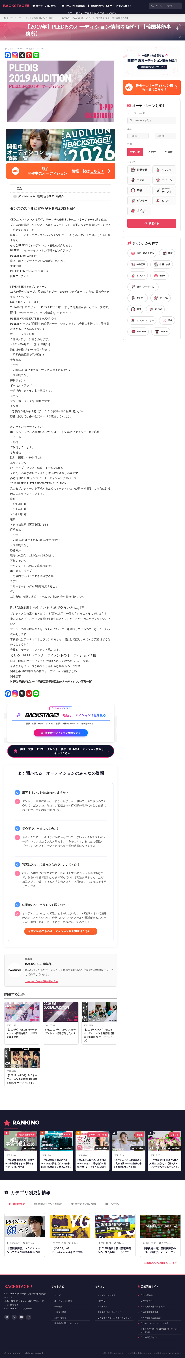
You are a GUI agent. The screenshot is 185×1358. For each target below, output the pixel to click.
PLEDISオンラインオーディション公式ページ (48, 478)
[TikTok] (28, 1317)
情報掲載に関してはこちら (66, 1323)
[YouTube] (21, 1317)
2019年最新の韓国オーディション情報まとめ (49, 671)
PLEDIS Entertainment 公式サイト (30, 271)
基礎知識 (58, 1306)
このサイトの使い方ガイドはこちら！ (114, 1317)
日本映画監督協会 (149, 1337)
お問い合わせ (60, 1317)
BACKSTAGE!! (16, 6)
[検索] (178, 6)
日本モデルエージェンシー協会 (155, 1323)
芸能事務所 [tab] (19, 1203)
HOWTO (101, 1301)
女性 (153, 151)
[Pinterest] (29, 55)
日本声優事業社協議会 (151, 1317)
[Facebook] (8, 55)
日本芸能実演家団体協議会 (153, 1306)
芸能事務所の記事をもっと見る (160, 1262)
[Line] (36, 55)
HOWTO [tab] (114, 1203)
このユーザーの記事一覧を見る (41, 981)
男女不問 (135, 151)
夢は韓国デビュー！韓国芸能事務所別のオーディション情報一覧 (52, 681)
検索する (154, 223)
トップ (10, 17)
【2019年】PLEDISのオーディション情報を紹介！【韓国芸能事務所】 (95, 17)
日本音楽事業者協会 (150, 1312)
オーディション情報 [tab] (85, 1203)
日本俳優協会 (147, 1295)
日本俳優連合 (147, 1301)
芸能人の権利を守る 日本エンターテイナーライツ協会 (160, 1330)
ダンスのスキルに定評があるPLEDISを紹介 (41, 196)
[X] (22, 55)
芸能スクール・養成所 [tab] (50, 1203)
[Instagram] (15, 55)
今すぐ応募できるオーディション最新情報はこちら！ (60, 931)
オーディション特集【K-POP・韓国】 (37, 17)
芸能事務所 (102, 1306)
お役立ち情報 (60, 1312)
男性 (170, 151)
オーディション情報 (63, 1301)
